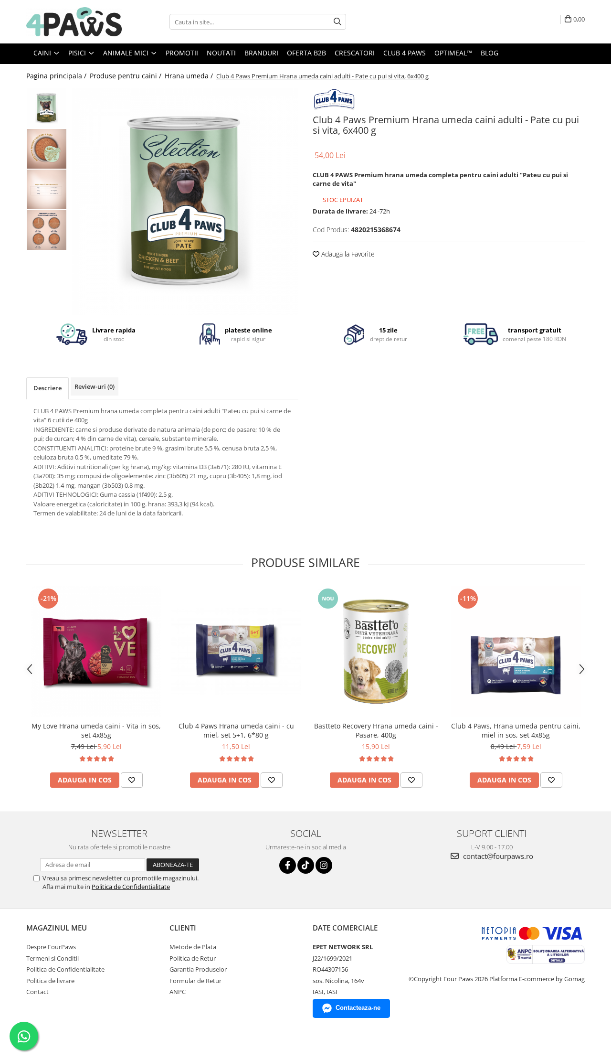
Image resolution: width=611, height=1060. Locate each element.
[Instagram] (324, 865)
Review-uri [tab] (94, 386)
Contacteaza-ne (358, 1007)
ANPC (177, 991)
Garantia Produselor (198, 969)
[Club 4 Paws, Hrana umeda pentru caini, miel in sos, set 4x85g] (516, 651)
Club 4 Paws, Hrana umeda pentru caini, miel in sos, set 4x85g (515, 730)
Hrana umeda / (190, 75)
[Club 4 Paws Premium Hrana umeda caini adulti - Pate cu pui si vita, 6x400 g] (185, 201)
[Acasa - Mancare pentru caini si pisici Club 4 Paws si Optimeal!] (74, 21)
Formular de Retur (195, 980)
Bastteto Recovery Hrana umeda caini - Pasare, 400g (376, 730)
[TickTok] (305, 865)
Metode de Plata (192, 946)
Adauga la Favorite (347, 253)
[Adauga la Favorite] (132, 780)
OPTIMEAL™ (453, 52)
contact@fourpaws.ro (497, 856)
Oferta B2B (306, 52)
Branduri (261, 52)
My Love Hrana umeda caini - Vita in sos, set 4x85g (96, 730)
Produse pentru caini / (126, 75)
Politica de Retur (192, 958)
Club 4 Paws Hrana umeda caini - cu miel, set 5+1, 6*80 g (236, 730)
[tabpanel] (185, 201)
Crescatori (355, 52)
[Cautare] (337, 22)
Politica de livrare (50, 980)
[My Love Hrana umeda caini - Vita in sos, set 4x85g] (96, 651)
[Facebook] (287, 865)
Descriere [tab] (47, 388)
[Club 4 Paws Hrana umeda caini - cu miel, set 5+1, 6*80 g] (236, 651)
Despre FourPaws (51, 946)
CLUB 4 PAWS (404, 52)
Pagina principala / (57, 75)
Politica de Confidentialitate (131, 886)
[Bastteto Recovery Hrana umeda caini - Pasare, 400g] (376, 651)
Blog (489, 52)
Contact (37, 991)
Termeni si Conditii (52, 958)
